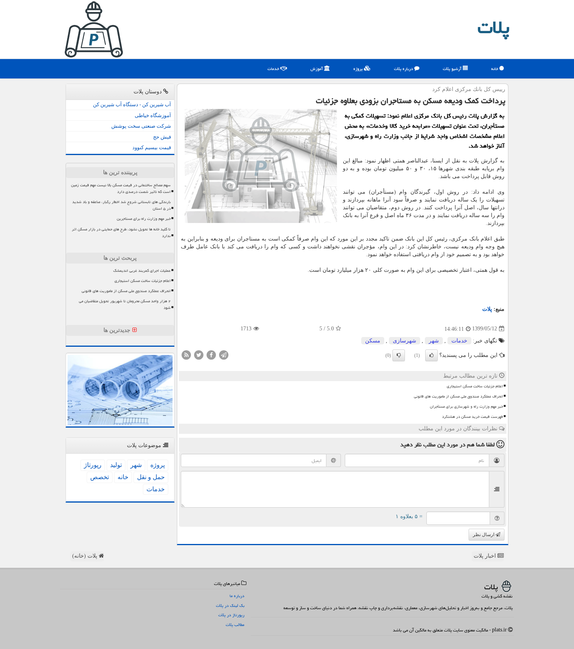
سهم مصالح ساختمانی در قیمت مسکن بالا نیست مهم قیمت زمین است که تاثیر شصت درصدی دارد (121, 188)
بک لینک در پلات (230, 605)
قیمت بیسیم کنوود (151, 147)
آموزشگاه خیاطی (153, 115)
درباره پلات (404, 68)
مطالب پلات (235, 624)
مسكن (372, 341)
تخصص (99, 477)
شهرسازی (404, 341)
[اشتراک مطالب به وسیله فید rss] (186, 354)
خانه (495, 68)
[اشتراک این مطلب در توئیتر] (198, 354)
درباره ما (237, 596)
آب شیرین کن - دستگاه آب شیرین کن (132, 104)
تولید (116, 465)
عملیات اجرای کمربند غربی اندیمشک (142, 271)
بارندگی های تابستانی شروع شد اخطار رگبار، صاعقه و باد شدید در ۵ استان (121, 205)
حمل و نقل (151, 477)
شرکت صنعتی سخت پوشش (141, 126)
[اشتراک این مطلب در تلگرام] (223, 354)
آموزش (317, 68)
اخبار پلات (485, 556)
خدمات (273, 68)
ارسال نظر (484, 534)
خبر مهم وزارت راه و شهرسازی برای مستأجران (466, 406)
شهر (434, 341)
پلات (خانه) (85, 556)
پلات (494, 27)
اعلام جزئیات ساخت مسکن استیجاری (475, 386)
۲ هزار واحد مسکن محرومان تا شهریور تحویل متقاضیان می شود (125, 304)
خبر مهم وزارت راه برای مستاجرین (144, 219)
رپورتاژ (93, 465)
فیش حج (162, 137)
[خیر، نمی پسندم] (398, 355)
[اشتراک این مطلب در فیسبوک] (211, 354)
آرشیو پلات (453, 68)
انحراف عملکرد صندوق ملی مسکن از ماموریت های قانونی (458, 396)
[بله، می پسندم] (431, 355)
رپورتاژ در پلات (231, 615)
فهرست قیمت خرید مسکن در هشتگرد (472, 417)
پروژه (358, 68)
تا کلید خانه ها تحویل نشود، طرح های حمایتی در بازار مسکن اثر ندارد (121, 232)
